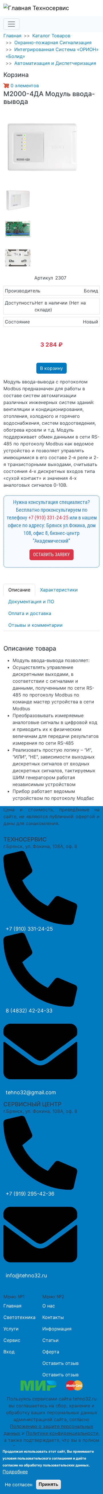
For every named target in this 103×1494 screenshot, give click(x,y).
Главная (12, 35)
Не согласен (18, 1484)
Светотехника (19, 1317)
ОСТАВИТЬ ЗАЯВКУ (51, 554)
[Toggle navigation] (11, 24)
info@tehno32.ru (26, 1275)
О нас (48, 1306)
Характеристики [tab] (59, 590)
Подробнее (15, 1471)
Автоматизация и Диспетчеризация (55, 63)
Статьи (50, 1340)
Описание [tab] (19, 590)
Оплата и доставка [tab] (29, 613)
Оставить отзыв (60, 1363)
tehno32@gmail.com (31, 1092)
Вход (9, 1352)
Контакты (53, 1317)
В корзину (51, 368)
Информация (57, 1329)
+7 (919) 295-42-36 (30, 1194)
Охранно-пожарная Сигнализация (53, 42)
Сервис (11, 1340)
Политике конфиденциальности (62, 1433)
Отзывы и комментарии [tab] (35, 625)
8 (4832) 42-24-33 (29, 1011)
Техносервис (50, 8)
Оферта (50, 1352)
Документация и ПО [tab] (31, 601)
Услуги (11, 1329)
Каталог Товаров (51, 35)
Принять (48, 1484)
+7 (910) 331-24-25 (48, 518)
